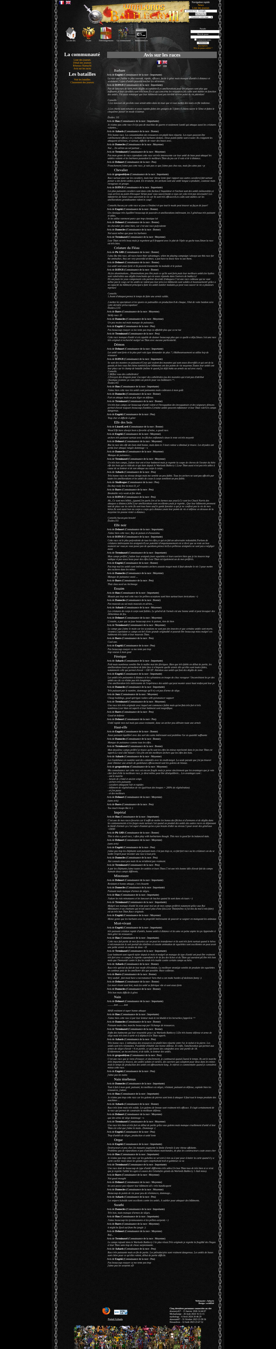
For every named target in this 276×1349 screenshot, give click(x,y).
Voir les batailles (82, 79)
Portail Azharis (115, 1319)
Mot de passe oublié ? (203, 48)
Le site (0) (71, 40)
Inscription (203, 46)
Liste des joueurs (200, 8)
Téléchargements (106, 40)
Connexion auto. (204, 40)
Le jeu (88, 40)
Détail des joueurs (82, 62)
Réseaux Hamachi (82, 65)
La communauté (124, 40)
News (201, 5)
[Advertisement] (138, 1283)
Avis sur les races (82, 68)
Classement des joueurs (82, 82)
